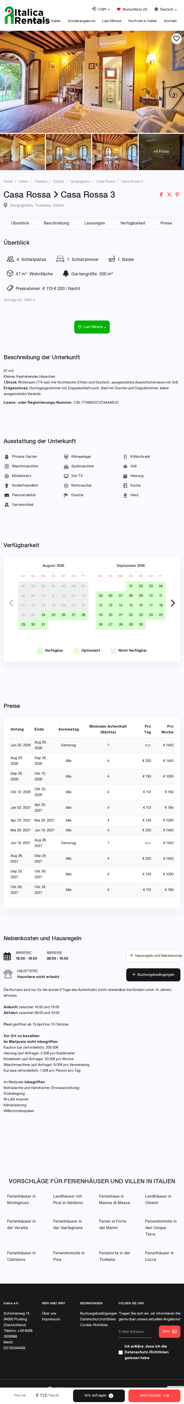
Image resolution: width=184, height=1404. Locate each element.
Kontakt (170, 21)
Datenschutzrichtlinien (98, 1319)
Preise (166, 224)
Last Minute (111, 21)
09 (33, 596)
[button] (100, 9)
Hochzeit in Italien (142, 21)
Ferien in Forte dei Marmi (112, 1225)
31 (43, 625)
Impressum (51, 1319)
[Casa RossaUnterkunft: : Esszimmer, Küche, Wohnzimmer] (68, 152)
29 (23, 625)
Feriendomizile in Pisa (69, 1256)
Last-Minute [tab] (92, 327)
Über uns (49, 1314)
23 (33, 615)
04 (53, 586)
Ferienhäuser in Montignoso (21, 1200)
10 (43, 596)
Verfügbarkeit (132, 224)
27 (73, 615)
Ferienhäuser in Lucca (159, 1256)
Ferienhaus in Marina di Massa (114, 1200)
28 (83, 615)
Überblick (20, 224)
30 (33, 625)
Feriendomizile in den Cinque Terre (161, 1228)
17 (43, 605)
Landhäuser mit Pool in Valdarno (68, 1200)
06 (73, 586)
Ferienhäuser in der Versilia (21, 1225)
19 (63, 605)
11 (53, 596)
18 (53, 605)
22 (23, 615)
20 (73, 605)
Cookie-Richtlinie (94, 1325)
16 (33, 605)
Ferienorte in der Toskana (114, 1256)
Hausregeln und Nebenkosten (156, 956)
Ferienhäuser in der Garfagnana (68, 1225)
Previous (11, 603)
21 (83, 605)
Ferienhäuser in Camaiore (21, 1256)
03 (43, 586)
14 (83, 596)
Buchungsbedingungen (155, 975)
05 (63, 586)
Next (173, 603)
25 (53, 615)
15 (23, 605)
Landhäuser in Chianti (158, 1200)
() (134, 10)
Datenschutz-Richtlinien (147, 1352)
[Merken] (176, 38)
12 (63, 596)
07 (83, 586)
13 (73, 596)
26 (63, 615)
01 (23, 586)
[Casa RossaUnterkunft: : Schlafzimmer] (92, 82)
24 (43, 615)
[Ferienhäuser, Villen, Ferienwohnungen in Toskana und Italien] (27, 15)
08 (23, 596)
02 (33, 586)
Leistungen (95, 224)
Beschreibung (56, 224)
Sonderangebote (81, 21)
